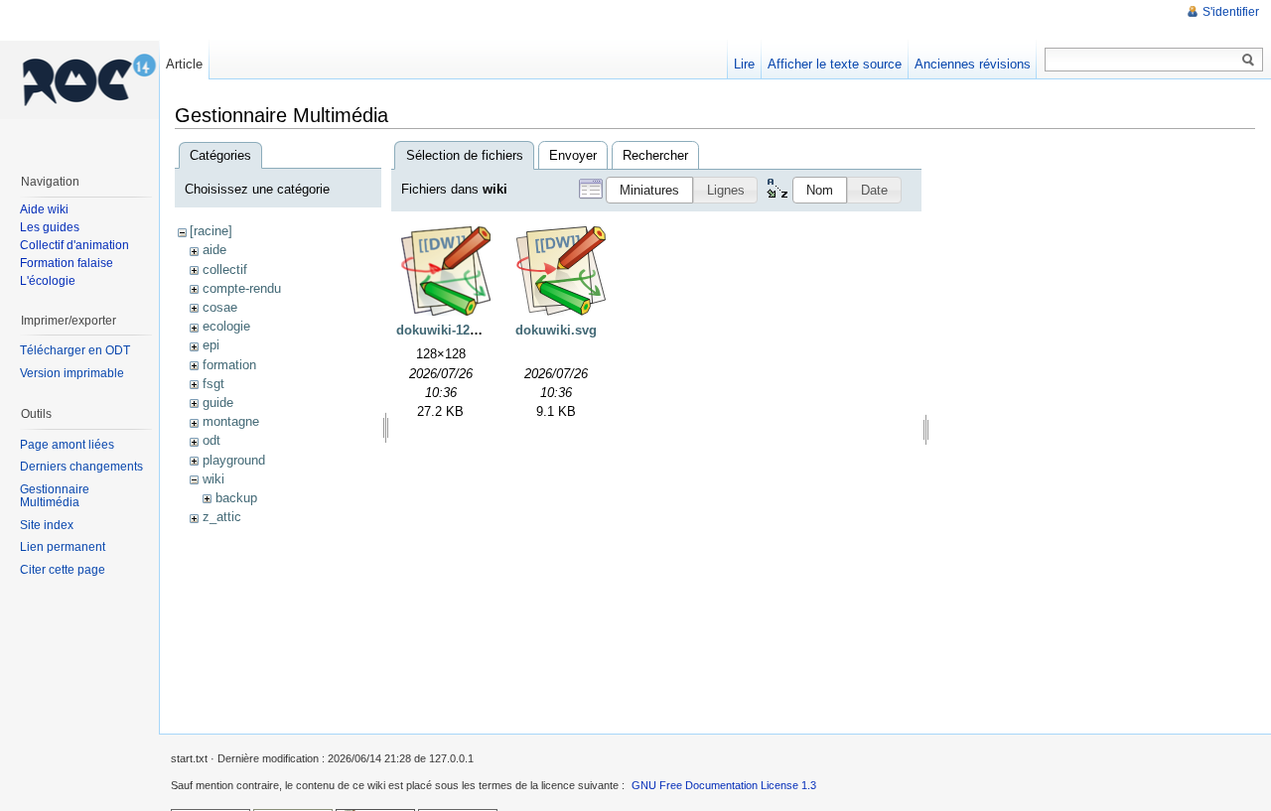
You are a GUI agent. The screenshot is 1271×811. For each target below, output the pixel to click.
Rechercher (655, 155)
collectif (225, 269)
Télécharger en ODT (75, 350)
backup (236, 497)
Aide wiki (44, 209)
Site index (46, 525)
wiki (213, 479)
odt (211, 440)
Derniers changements (81, 466)
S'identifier (1230, 12)
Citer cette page (62, 570)
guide (218, 402)
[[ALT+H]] (79, 79)
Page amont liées (67, 445)
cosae (220, 307)
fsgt (213, 383)
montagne (231, 421)
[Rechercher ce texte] (1248, 60)
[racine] (211, 230)
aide (214, 249)
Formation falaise (66, 263)
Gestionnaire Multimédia (54, 496)
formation (229, 364)
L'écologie (47, 281)
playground (234, 460)
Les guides (49, 227)
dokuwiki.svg (556, 330)
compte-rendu (242, 288)
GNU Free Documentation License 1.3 (724, 785)
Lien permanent (62, 547)
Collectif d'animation (74, 245)
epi (211, 345)
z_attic (222, 516)
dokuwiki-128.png (450, 330)
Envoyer (573, 155)
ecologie (226, 326)
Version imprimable (72, 373)
